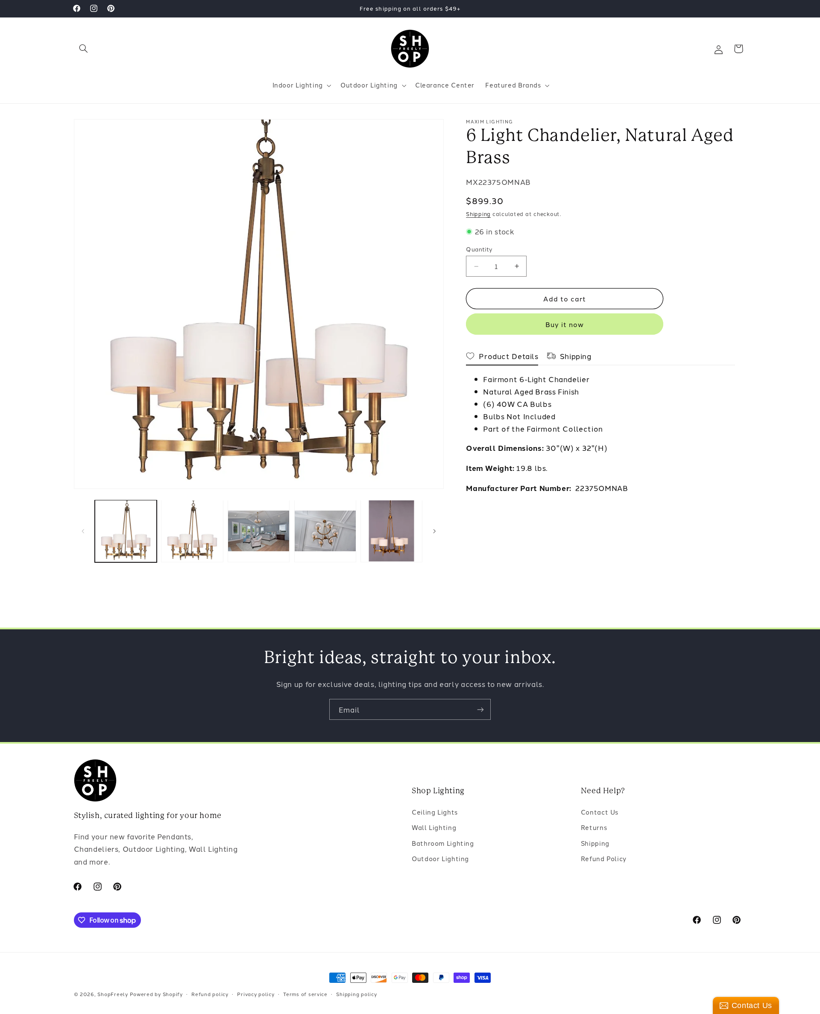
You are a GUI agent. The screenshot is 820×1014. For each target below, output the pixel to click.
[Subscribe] (480, 709)
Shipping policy (356, 994)
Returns (594, 827)
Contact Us (599, 811)
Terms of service (305, 994)
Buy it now (564, 324)
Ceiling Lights (435, 811)
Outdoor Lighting (440, 858)
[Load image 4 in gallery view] (325, 531)
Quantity (479, 249)
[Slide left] (83, 531)
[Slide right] (434, 531)
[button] (84, 48)
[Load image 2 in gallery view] (192, 531)
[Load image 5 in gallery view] (391, 531)
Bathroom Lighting (443, 843)
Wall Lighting (434, 827)
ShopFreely (112, 994)
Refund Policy (604, 858)
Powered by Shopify (156, 994)
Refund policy (209, 994)
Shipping (478, 213)
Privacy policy (255, 994)
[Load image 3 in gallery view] (259, 531)
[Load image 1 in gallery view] (126, 531)
